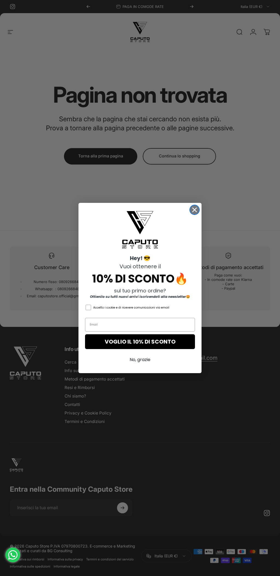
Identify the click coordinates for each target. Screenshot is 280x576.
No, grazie (140, 359)
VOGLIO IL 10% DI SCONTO (140, 341)
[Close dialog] (194, 210)
